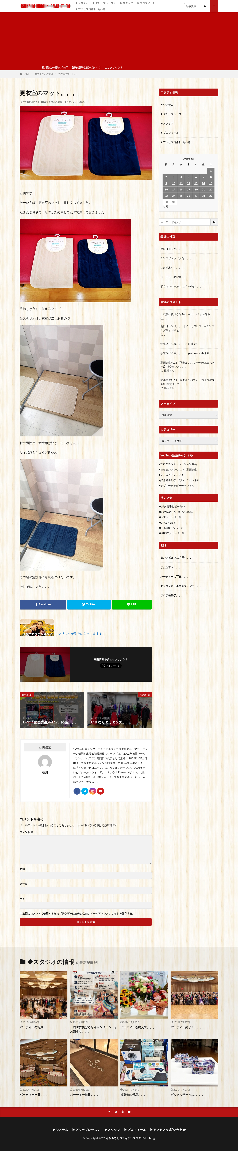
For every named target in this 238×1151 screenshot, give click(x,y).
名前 (22, 869)
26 (188, 195)
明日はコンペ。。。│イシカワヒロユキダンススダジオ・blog (187, 328)
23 (166, 195)
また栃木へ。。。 (170, 267)
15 (210, 183)
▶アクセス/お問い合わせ (90, 9)
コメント (26, 832)
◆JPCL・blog (167, 522)
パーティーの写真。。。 (174, 276)
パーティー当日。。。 (34, 1094)
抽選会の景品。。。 (133, 1094)
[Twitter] (89, 605)
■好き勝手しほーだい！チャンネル (179, 480)
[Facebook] (43, 605)
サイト (24, 898)
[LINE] (132, 605)
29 (210, 195)
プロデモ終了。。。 (172, 595)
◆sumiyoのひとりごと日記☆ (176, 511)
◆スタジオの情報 (44, 74)
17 (173, 189)
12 (188, 183)
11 (181, 183)
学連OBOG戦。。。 (172, 343)
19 (188, 189)
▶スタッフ (126, 3)
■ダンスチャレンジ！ (171, 474)
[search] (214, 222)
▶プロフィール (146, 3)
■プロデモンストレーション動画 (178, 464)
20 (196, 189)
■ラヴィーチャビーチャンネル (176, 485)
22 (210, 189)
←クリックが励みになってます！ (78, 633)
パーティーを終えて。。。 (138, 1027)
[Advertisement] (119, 38)
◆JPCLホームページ (171, 527)
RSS (163, 545)
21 (203, 189)
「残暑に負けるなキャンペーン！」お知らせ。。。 (185, 316)
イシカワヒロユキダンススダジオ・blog (130, 1138)
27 (196, 195)
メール (24, 883)
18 (181, 189)
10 (173, 183)
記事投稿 (191, 6)
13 (196, 183)
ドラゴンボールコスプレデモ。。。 (181, 286)
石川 (190, 343)
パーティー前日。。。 (85, 1094)
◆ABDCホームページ (171, 533)
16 (166, 189)
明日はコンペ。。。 (172, 248)
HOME (26, 74)
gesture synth (196, 353)
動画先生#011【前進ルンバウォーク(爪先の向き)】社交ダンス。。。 (187, 364)
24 (173, 195)
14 (203, 183)
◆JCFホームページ (170, 517)
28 (203, 195)
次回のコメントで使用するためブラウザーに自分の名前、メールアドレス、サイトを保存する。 (78, 913)
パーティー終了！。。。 (187, 1027)
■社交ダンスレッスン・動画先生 (178, 469)
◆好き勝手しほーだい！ (173, 506)
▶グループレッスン (104, 3)
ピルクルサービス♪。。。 (188, 1094)
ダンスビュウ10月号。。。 (176, 258)
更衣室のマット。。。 (69, 74)
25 (181, 195)
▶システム (82, 3)
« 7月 (165, 206)
